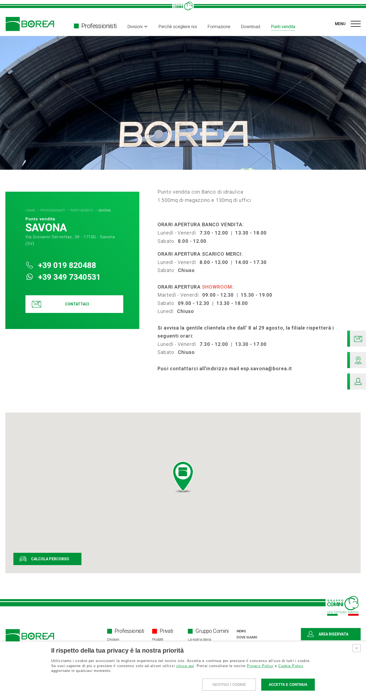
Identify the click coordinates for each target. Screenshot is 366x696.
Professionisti (99, 26)
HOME (30, 210)
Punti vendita (283, 26)
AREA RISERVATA (333, 634)
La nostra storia (199, 639)
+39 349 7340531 (68, 277)
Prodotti (157, 639)
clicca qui (185, 666)
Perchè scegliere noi (178, 26)
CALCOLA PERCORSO (50, 559)
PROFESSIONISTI (53, 210)
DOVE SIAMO (247, 637)
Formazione (219, 26)
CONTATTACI (77, 304)
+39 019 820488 (66, 265)
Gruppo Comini (211, 631)
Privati (166, 631)
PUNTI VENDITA (82, 210)
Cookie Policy (291, 666)
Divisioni (135, 26)
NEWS (241, 631)
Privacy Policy (260, 666)
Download (250, 26)
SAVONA (104, 210)
